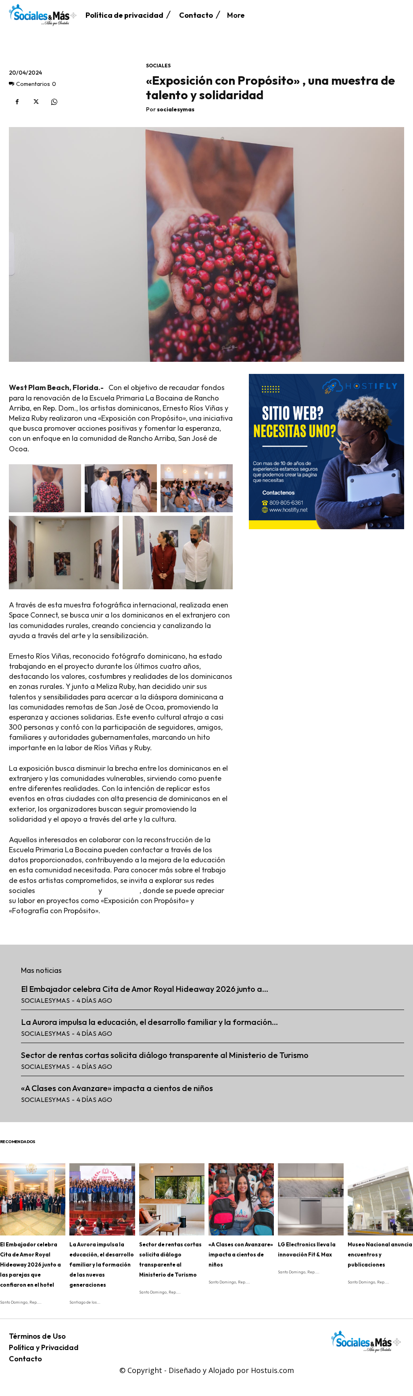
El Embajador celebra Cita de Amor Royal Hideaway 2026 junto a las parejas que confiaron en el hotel (30, 1264)
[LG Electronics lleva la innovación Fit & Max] (310, 1199)
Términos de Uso (37, 1336)
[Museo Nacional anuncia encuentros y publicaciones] (380, 1199)
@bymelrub (122, 890)
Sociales (158, 66)
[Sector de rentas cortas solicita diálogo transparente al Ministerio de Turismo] (171, 1199)
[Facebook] (17, 102)
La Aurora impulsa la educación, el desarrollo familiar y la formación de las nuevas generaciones (101, 1264)
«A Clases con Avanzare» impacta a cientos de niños (117, 1088)
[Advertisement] (326, 587)
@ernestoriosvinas (67, 890)
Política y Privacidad (44, 1347)
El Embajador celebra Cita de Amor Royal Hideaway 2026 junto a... (144, 989)
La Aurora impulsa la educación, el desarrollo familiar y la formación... (149, 1022)
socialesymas (175, 109)
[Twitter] (35, 102)
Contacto (25, 1358)
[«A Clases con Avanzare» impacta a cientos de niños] (241, 1199)
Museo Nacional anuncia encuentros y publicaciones (380, 1254)
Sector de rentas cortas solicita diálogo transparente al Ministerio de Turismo (165, 1055)
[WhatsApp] (54, 102)
